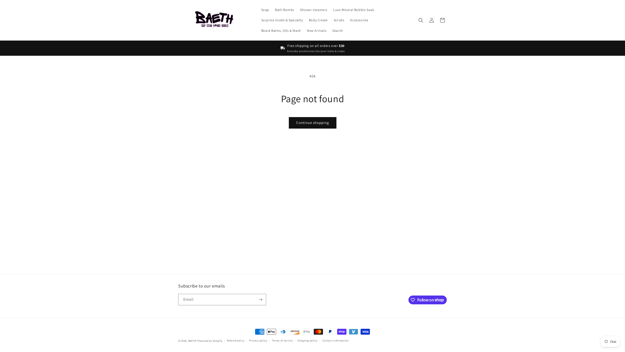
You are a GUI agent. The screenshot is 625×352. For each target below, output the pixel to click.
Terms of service (282, 340)
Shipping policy (307, 340)
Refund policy (235, 340)
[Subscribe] (260, 299)
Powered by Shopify (209, 340)
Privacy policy (258, 340)
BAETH (192, 340)
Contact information (336, 340)
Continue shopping (312, 122)
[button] (421, 20)
